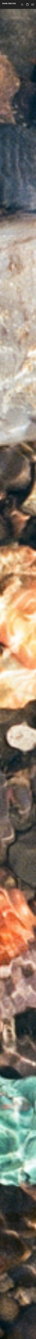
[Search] (22, 4)
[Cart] (27, 4)
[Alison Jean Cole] (9, 4)
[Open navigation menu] (33, 4)
